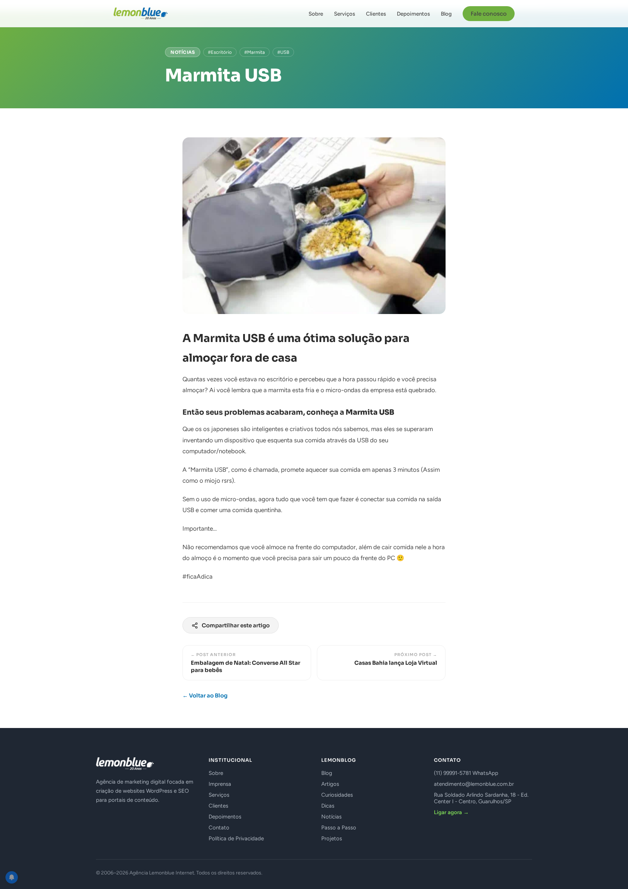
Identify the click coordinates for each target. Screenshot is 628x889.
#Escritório (220, 52)
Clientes (376, 14)
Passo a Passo (338, 827)
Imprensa (220, 784)
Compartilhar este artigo (236, 625)
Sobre (316, 14)
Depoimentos (413, 14)
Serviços (344, 14)
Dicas (327, 805)
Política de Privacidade (236, 838)
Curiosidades (337, 795)
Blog (446, 14)
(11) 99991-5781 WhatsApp (466, 773)
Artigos (330, 784)
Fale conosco (489, 13)
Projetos (331, 838)
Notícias (182, 52)
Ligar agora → (451, 812)
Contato (219, 827)
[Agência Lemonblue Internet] (140, 13)
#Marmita (254, 52)
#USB (283, 52)
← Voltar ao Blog (205, 695)
